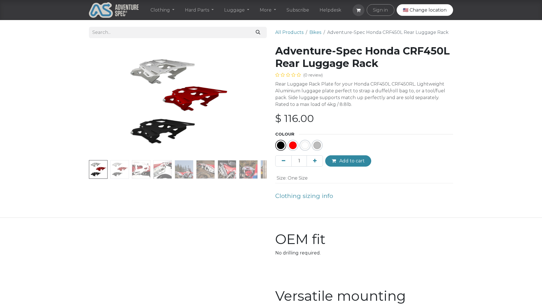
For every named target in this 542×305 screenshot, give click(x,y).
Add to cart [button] (351, 161)
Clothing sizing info (304, 195)
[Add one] (315, 161)
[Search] (258, 32)
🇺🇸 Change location (425, 10)
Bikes (315, 32)
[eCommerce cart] (358, 10)
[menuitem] (162, 10)
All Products (289, 32)
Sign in (380, 10)
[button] (102, 101)
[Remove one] (283, 161)
